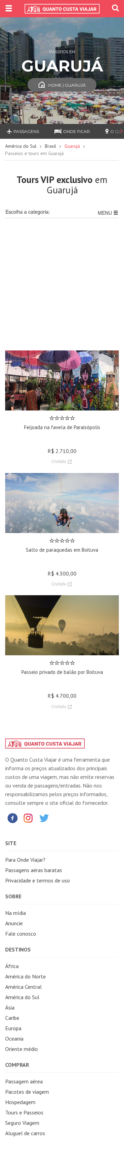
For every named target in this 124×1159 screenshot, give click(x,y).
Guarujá (72, 146)
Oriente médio (21, 1048)
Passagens (26, 131)
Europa (13, 1028)
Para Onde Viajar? (25, 859)
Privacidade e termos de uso (37, 880)
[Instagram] (28, 817)
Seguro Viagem (22, 1122)
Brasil (50, 146)
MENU (105, 212)
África (12, 966)
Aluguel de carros (25, 1133)
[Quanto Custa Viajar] (62, 8)
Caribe (12, 1017)
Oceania (14, 1038)
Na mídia (15, 912)
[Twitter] (44, 817)
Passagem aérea (24, 1081)
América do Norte (25, 976)
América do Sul (21, 146)
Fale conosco (20, 933)
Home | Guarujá (67, 85)
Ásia (9, 1007)
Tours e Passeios (24, 1112)
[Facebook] (12, 817)
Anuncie (14, 923)
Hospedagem (20, 1102)
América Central (23, 986)
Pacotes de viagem (27, 1091)
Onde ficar (76, 131)
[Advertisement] (62, 288)
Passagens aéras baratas (33, 870)
